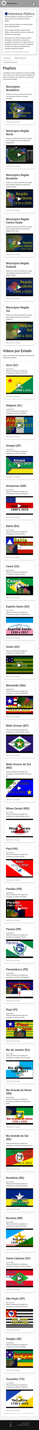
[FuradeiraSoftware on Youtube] (11, 1426)
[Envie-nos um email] (11, 1423)
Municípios (7, 58)
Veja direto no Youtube (13, 122)
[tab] (7, 58)
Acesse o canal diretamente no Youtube (17, 52)
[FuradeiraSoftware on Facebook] (11, 1425)
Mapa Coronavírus (20, 58)
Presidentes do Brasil (10, 62)
